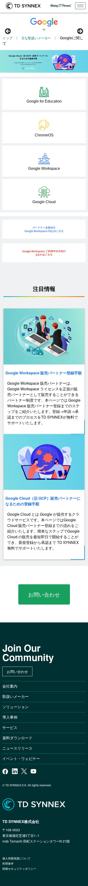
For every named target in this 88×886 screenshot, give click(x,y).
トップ (7, 38)
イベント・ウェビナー (21, 758)
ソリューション (15, 706)
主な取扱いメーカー (36, 38)
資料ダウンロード (17, 737)
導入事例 (9, 717)
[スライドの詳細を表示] (44, 61)
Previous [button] (8, 31)
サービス (9, 727)
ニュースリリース (19, 748)
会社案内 (9, 686)
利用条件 (8, 863)
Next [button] (79, 31)
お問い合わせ (44, 594)
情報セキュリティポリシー (19, 868)
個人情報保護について (16, 858)
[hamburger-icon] (80, 5)
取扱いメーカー (15, 696)
